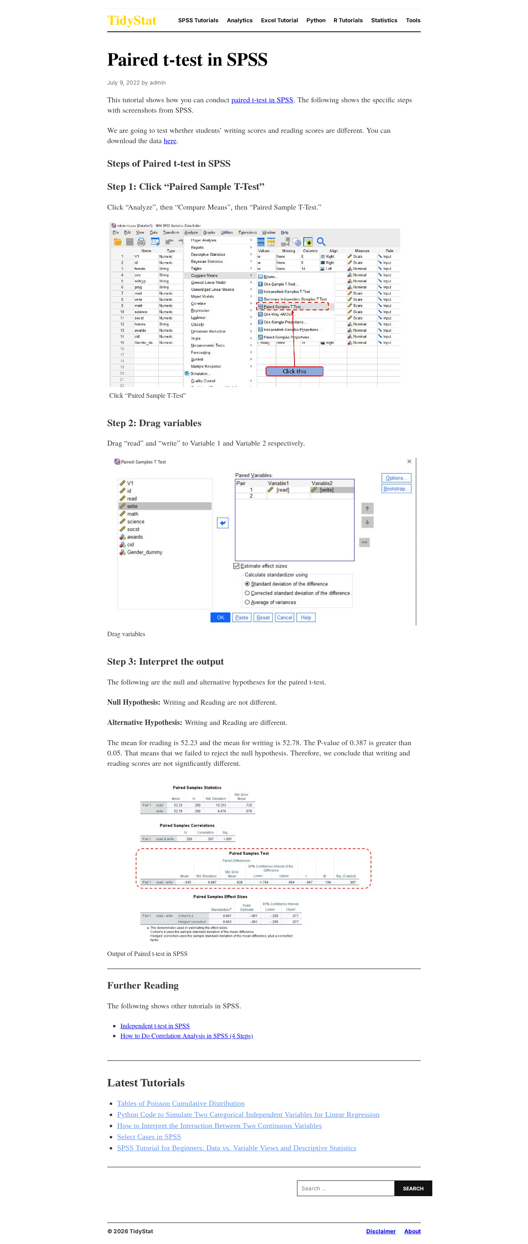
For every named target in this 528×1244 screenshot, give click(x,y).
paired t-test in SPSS (262, 99)
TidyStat (132, 19)
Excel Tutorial (279, 20)
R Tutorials (348, 20)
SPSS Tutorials (198, 20)
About (412, 1231)
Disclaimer (381, 1231)
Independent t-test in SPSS (155, 1025)
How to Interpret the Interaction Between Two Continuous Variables (219, 1125)
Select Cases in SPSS (149, 1137)
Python (315, 20)
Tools (413, 20)
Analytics (240, 20)
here (170, 140)
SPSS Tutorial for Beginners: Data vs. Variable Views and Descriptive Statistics (236, 1148)
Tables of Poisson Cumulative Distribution (181, 1103)
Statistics (384, 20)
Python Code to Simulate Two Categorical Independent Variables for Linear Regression (248, 1114)
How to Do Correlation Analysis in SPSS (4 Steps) (186, 1035)
